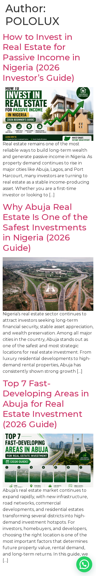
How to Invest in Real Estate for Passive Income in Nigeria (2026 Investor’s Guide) (41, 57)
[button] (84, 564)
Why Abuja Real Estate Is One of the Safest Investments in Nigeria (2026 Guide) (45, 227)
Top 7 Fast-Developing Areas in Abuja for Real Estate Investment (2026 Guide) (46, 403)
